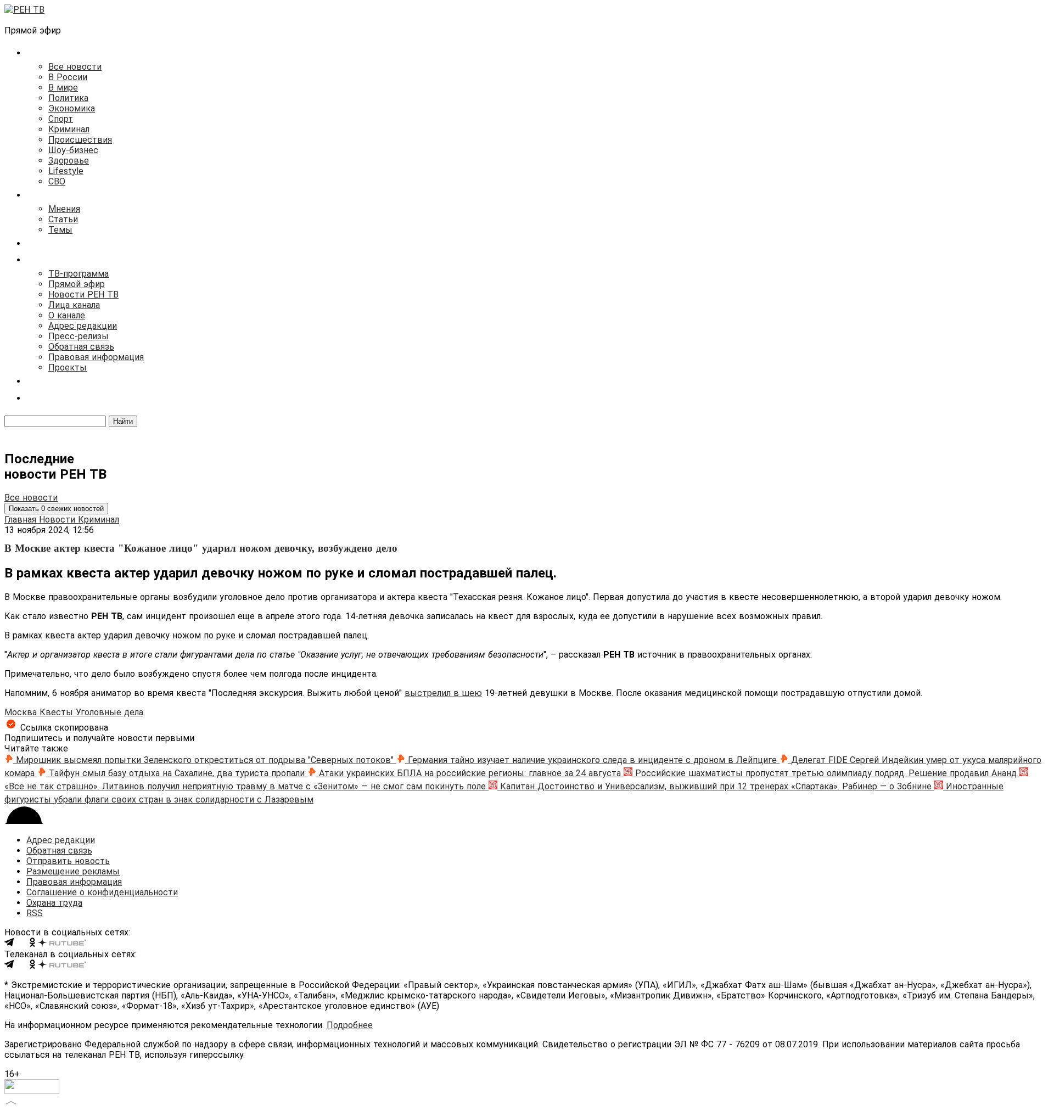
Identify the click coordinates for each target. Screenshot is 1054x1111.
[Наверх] (11, 1101)
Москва (22, 712)
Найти (123, 421)
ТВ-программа (78, 273)
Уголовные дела (109, 712)
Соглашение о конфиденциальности (102, 892)
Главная (21, 519)
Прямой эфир (76, 284)
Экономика (71, 108)
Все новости (75, 66)
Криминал (68, 129)
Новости (58, 519)
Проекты (67, 367)
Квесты (58, 712)
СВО (56, 181)
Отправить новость (68, 861)
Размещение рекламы (73, 871)
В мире (63, 87)
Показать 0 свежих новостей (56, 508)
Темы (60, 230)
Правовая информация (96, 357)
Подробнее (350, 1025)
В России (67, 77)
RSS (34, 913)
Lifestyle (65, 171)
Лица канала (74, 305)
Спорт (60, 119)
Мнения (64, 209)
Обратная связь (81, 346)
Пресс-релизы (78, 336)
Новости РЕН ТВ (83, 294)
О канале (66, 315)
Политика (68, 98)
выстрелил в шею (443, 693)
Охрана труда (54, 902)
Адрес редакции (82, 326)
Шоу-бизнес (73, 150)
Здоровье (68, 160)
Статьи (63, 219)
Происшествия (80, 139)
